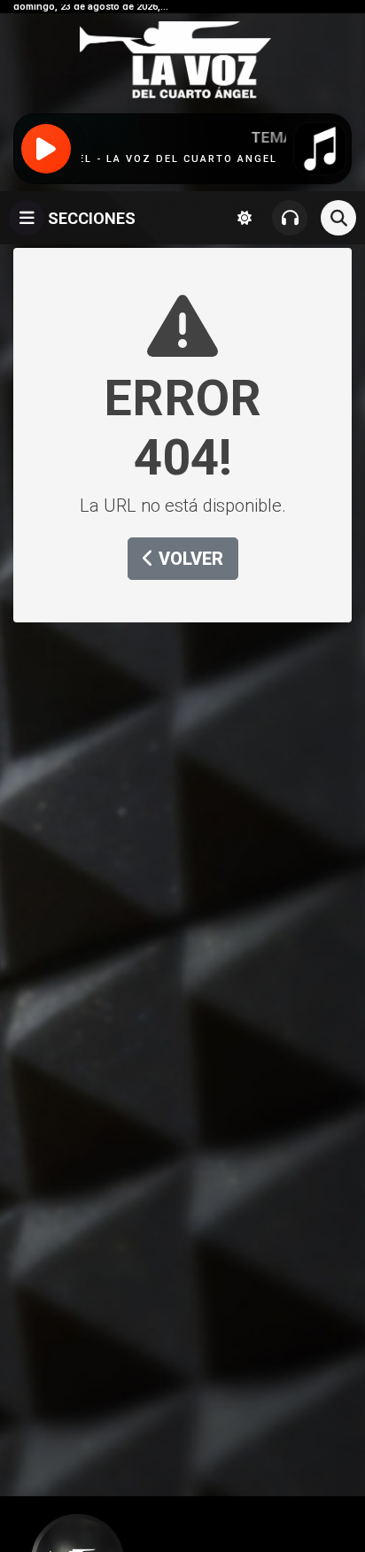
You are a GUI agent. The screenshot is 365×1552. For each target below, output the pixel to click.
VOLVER (188, 558)
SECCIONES (90, 218)
